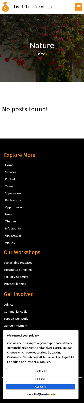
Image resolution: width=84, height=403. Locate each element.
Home (41, 54)
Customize (41, 371)
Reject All (40, 378)
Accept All (40, 386)
